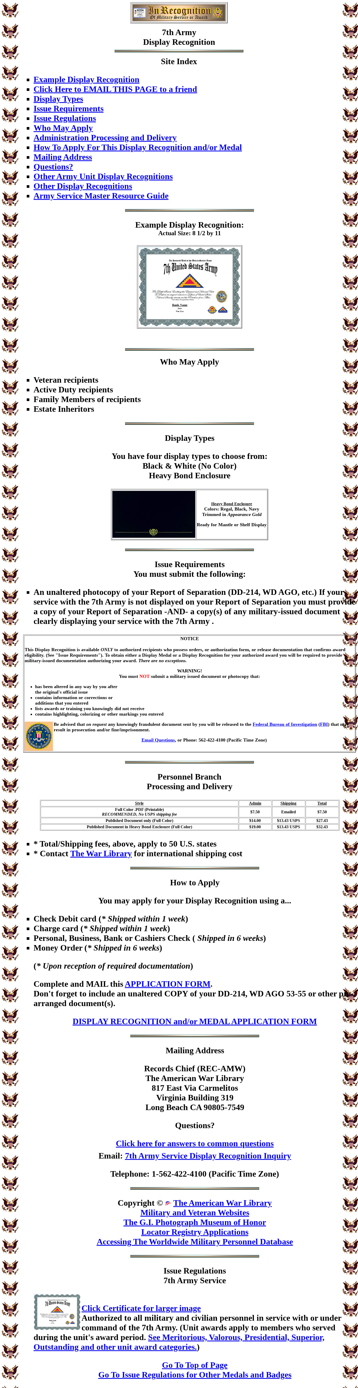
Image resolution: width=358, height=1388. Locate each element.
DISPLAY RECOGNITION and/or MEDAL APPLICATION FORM (195, 1021)
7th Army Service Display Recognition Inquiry (208, 1155)
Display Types (58, 98)
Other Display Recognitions (83, 186)
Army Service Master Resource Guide (101, 195)
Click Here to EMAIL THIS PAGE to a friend (115, 89)
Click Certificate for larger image (141, 1308)
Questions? (53, 166)
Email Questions (158, 740)
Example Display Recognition (86, 79)
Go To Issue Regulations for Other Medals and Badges (194, 1374)
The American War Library (222, 1203)
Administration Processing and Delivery (105, 137)
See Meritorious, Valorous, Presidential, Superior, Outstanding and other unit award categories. (179, 1342)
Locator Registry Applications (194, 1232)
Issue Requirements (69, 108)
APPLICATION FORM (167, 984)
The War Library (101, 853)
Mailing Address (63, 157)
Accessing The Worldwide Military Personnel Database (195, 1241)
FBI (324, 724)
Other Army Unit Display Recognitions (103, 176)
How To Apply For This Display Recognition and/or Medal (138, 147)
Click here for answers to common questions (195, 1143)
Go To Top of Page (194, 1365)
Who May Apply (63, 128)
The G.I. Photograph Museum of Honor (194, 1222)
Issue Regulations (65, 118)
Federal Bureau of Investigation (285, 724)
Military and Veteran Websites (194, 1212)
